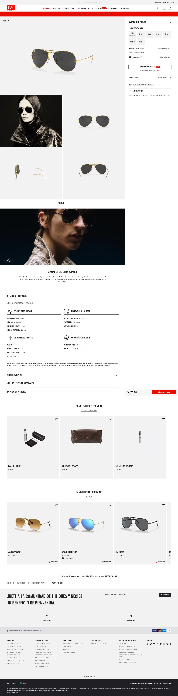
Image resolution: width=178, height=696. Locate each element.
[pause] (8, 261)
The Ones (66, 649)
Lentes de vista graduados (15, 655)
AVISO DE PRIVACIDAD (146, 683)
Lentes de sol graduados (15, 652)
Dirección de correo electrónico (114, 594)
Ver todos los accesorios (89, 411)
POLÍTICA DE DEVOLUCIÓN (42, 666)
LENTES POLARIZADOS (13, 657)
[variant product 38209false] (158, 34)
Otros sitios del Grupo (12, 692)
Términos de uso (167, 683)
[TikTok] (151, 643)
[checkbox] (170, 21)
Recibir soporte (124, 643)
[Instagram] (147, 643)
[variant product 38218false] (141, 34)
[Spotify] (167, 643)
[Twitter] (157, 643)
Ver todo (89, 497)
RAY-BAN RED (67, 646)
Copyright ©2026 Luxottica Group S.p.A (39, 690)
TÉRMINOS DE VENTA (135, 683)
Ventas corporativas (42, 649)
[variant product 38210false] (167, 34)
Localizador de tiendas (99, 643)
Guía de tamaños (40, 646)
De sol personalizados (14, 643)
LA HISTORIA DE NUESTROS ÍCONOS (73, 643)
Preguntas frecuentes (126, 652)
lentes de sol (21, 583)
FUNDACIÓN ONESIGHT (70, 652)
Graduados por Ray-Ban (43, 652)
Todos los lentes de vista (15, 649)
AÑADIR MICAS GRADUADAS (149, 67)
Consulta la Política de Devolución (140, 95)
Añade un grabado (164, 48)
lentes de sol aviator (39, 583)
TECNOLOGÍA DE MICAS (42, 663)
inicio (9, 583)
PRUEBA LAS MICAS (164, 57)
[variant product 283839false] (150, 34)
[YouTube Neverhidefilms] (154, 643)
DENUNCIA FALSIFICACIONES (127, 662)
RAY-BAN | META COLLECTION (15, 660)
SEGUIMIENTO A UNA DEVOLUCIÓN (129, 649)
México (24, 683)
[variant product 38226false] (132, 41)
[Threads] (164, 643)
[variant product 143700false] (141, 41)
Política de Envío (40, 660)
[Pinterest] (170, 643)
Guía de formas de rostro (43, 643)
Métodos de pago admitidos (44, 655)
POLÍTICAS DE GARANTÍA (42, 657)
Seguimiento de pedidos (127, 646)
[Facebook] (161, 643)
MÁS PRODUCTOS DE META (126, 659)
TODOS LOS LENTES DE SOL (14, 646)
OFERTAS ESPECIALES (13, 663)
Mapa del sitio (157, 683)
